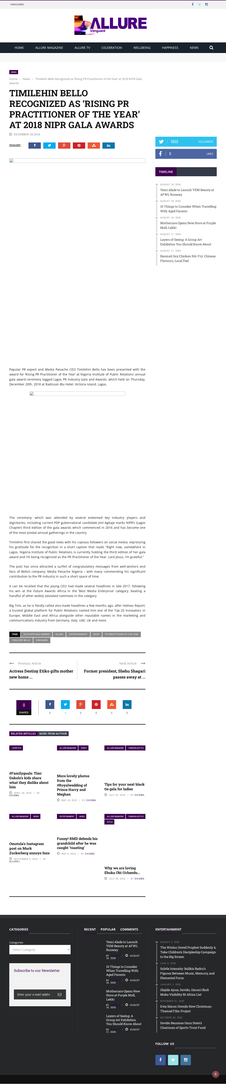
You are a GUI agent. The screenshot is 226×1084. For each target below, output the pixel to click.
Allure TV (82, 47)
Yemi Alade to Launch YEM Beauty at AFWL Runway (45, 55)
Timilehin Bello (21, 640)
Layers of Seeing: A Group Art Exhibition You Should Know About (123, 1020)
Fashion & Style (136, 748)
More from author (53, 733)
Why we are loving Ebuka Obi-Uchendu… (122, 870)
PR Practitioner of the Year (121, 634)
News (194, 47)
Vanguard (17, 4)
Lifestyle (16, 748)
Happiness (170, 47)
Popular (108, 929)
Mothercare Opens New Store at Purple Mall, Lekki (123, 995)
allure (115, 1029)
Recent (90, 929)
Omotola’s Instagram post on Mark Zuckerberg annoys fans (29, 848)
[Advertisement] (188, 97)
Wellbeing (142, 47)
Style (110, 822)
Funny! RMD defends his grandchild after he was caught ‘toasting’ (77, 843)
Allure (59, 634)
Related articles (23, 733)
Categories (16, 942)
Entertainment (78, 634)
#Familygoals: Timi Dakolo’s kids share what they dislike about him (29, 780)
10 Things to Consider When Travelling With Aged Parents (49, 59)
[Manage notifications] (215, 1074)
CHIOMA (14, 795)
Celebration (112, 47)
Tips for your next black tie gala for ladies (124, 786)
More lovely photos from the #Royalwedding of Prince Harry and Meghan (73, 784)
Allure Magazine (49, 47)
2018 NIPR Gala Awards (36, 634)
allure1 (14, 861)
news (96, 634)
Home (19, 47)
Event (84, 748)
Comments (129, 929)
